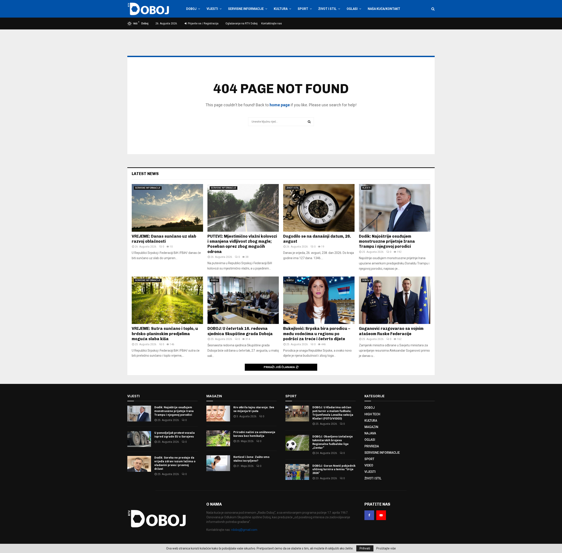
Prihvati (365, 548)
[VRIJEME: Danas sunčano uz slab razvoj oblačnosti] (167, 208)
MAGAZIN (371, 427)
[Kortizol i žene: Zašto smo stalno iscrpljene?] (218, 463)
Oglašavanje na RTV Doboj (241, 23)
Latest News (145, 173)
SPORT (303, 9)
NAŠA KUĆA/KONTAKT (384, 9)
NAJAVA (370, 433)
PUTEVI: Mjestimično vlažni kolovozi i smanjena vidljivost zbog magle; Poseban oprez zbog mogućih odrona (242, 244)
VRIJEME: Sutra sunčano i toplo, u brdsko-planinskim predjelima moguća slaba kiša (165, 333)
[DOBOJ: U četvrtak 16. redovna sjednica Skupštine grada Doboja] (243, 300)
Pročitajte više (386, 548)
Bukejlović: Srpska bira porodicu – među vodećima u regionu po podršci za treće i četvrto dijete (316, 333)
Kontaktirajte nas (271, 23)
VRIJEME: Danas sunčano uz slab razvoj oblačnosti (164, 239)
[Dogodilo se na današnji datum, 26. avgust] (319, 208)
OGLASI (352, 9)
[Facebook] (369, 515)
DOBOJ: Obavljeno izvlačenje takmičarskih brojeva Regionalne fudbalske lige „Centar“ (332, 442)
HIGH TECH (372, 414)
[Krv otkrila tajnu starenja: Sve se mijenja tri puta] (218, 413)
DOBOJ (191, 9)
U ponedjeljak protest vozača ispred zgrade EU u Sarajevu (174, 434)
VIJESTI (212, 9)
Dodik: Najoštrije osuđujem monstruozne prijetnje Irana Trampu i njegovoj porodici (387, 241)
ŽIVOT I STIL (327, 9)
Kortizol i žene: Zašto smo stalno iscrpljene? (251, 458)
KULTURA (281, 9)
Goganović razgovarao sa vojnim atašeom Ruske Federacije (391, 331)
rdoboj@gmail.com (244, 529)
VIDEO (368, 465)
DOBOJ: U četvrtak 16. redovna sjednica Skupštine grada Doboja (240, 331)
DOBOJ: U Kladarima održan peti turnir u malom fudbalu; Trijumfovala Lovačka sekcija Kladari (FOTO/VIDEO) (332, 413)
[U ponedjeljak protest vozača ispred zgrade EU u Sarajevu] (139, 439)
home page (280, 105)
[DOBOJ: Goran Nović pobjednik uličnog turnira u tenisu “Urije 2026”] (297, 472)
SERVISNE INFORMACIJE (246, 9)
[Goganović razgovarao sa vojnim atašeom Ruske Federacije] (394, 300)
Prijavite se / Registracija (202, 23)
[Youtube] (381, 515)
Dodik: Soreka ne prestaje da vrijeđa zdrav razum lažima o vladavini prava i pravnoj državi (174, 463)
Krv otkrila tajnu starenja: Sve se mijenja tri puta (253, 409)
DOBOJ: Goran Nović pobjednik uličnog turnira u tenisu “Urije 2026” (333, 469)
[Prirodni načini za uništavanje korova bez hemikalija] (218, 438)
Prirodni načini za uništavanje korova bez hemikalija (254, 433)
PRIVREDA (371, 446)
